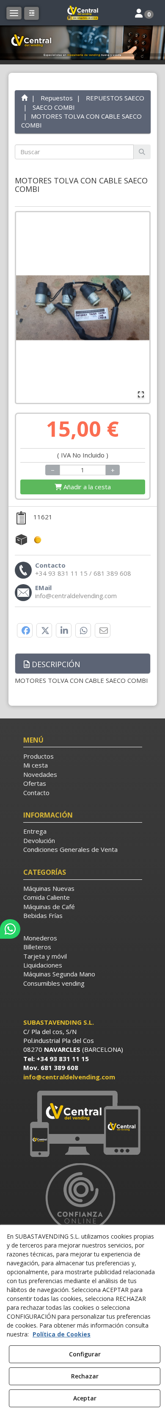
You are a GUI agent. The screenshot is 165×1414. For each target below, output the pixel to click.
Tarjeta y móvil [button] (45, 956)
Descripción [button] (55, 664)
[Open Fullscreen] (140, 394)
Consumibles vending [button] (54, 983)
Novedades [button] (40, 774)
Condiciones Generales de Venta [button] (70, 849)
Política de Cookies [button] (62, 1334)
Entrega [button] (35, 831)
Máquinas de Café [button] (49, 906)
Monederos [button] (40, 938)
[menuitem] (82, 756)
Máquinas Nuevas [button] (48, 888)
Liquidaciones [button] (42, 965)
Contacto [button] (36, 792)
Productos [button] (38, 756)
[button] (82, 12)
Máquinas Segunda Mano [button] (59, 974)
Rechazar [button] (85, 1376)
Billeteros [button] (37, 947)
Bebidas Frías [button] (43, 915)
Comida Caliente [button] (46, 897)
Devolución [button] (39, 840)
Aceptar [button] (84, 1398)
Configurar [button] (85, 1354)
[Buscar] (142, 151)
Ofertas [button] (34, 783)
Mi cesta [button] (35, 765)
